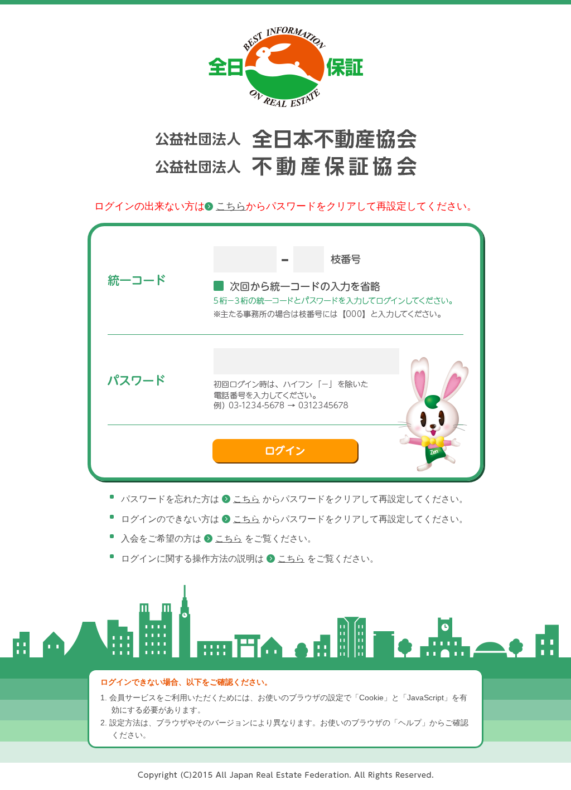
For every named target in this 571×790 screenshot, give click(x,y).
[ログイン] (285, 451)
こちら (231, 206)
